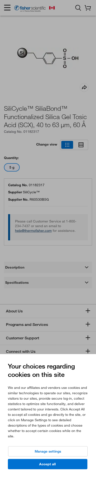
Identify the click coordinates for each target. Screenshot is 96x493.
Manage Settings (48, 451)
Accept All (47, 464)
